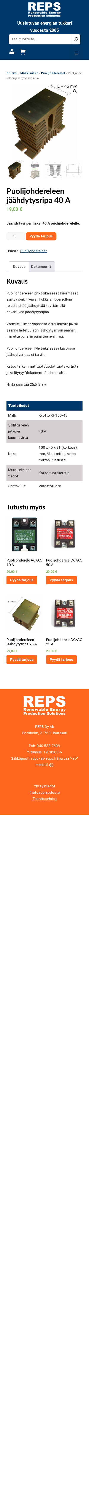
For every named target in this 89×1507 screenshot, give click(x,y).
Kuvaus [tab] (19, 266)
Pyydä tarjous (41, 236)
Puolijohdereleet (53, 73)
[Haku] (76, 39)
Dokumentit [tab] (41, 266)
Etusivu (12, 73)
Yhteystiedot (44, 786)
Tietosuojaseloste (45, 792)
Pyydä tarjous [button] (21, 580)
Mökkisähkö (29, 73)
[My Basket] (22, 54)
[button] (75, 91)
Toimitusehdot (44, 799)
